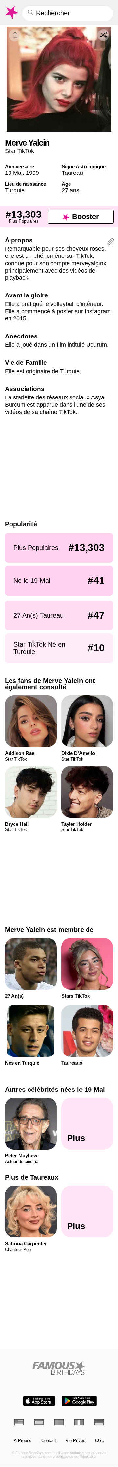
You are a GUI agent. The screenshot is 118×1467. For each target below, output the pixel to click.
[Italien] (79, 1422)
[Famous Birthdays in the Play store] (79, 1401)
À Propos (22, 1441)
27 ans (70, 190)
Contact (48, 1441)
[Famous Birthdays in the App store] (39, 1401)
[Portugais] (59, 1422)
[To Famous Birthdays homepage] (11, 12)
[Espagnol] (39, 1422)
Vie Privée (75, 1441)
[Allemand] (99, 1422)
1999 (32, 172)
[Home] (59, 1368)
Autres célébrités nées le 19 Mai (55, 1089)
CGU (99, 1441)
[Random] (103, 35)
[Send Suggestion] (110, 242)
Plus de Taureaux (31, 1177)
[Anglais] (19, 1422)
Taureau (72, 172)
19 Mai (14, 172)
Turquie (15, 190)
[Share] (15, 35)
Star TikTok (19, 150)
